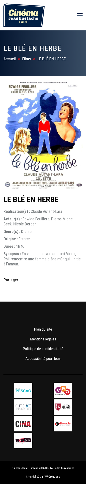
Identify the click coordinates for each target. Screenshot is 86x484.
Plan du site (43, 329)
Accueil (9, 58)
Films (26, 58)
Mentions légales (43, 339)
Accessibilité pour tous (43, 358)
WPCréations (52, 476)
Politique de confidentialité (43, 348)
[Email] (36, 288)
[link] (30, 316)
